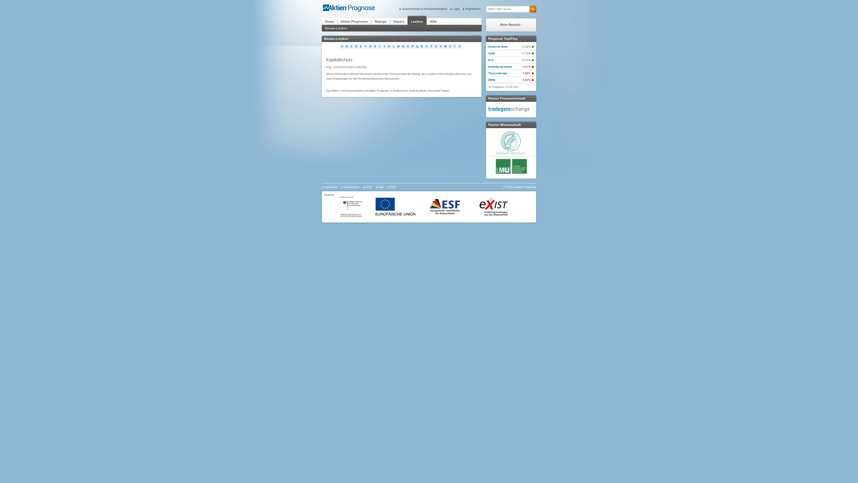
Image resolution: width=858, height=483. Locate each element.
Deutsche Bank (498, 46)
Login (456, 9)
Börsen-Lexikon (336, 28)
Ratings (381, 21)
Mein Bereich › (511, 24)
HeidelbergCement (500, 66)
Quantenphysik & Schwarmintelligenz (424, 9)
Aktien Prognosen (354, 21)
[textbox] (511, 9)
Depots (398, 21)
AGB (369, 187)
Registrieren (472, 9)
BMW (491, 80)
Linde (491, 53)
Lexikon (417, 21)
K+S (491, 60)
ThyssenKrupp (497, 73)
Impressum (330, 187)
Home (329, 21)
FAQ (393, 187)
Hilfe (433, 21)
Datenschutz (351, 187)
